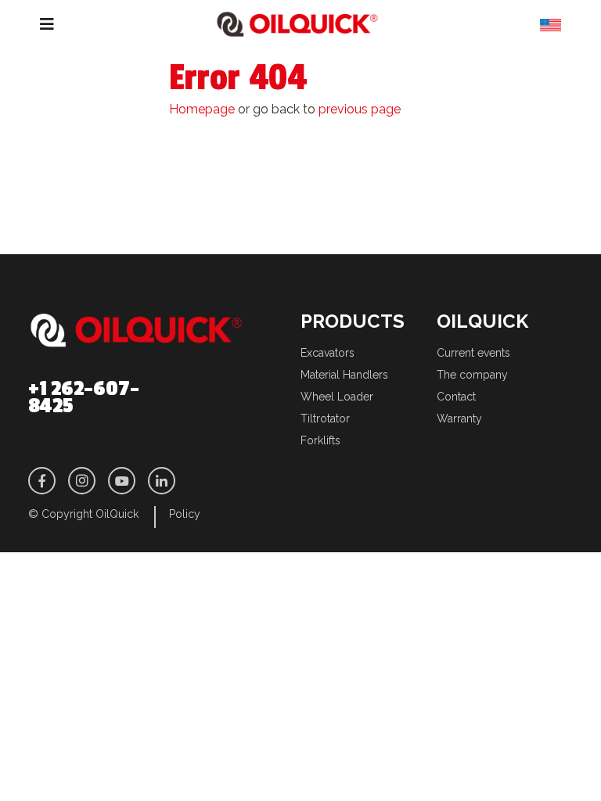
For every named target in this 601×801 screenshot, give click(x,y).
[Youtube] (121, 480)
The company (472, 374)
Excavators (327, 353)
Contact (456, 396)
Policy (184, 514)
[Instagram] (81, 480)
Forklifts (320, 440)
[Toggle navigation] (35, 24)
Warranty (459, 418)
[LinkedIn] (161, 480)
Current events (473, 353)
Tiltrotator (325, 418)
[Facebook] (42, 480)
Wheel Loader (336, 396)
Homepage (202, 109)
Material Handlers (344, 374)
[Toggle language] (556, 27)
